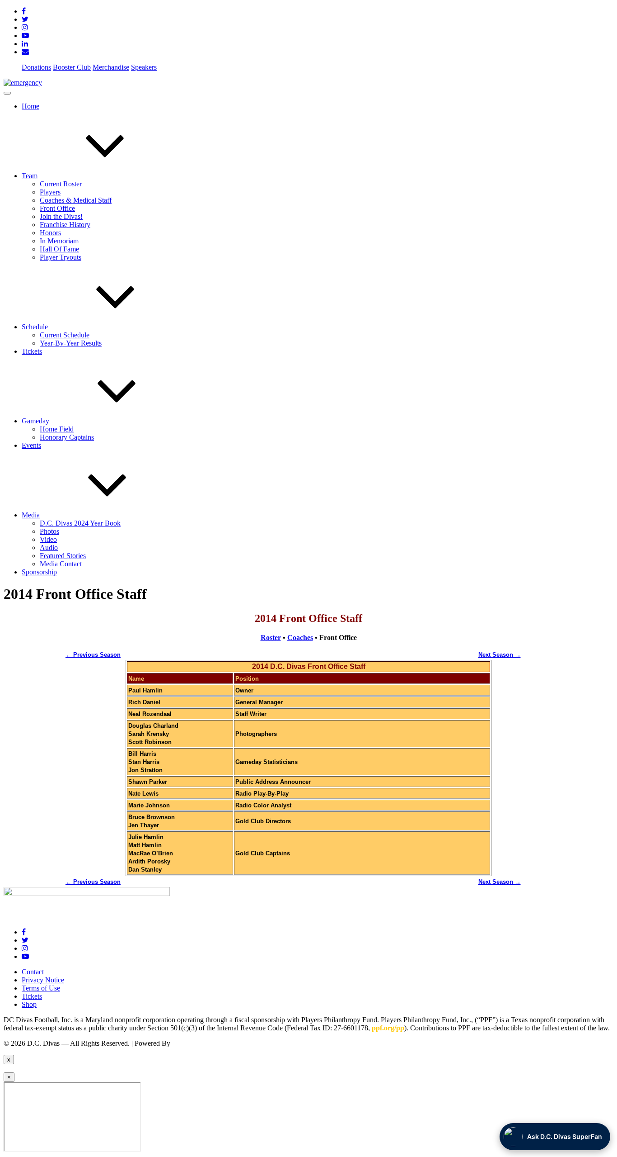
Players (50, 192)
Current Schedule (64, 335)
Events (31, 445)
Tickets (32, 351)
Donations (36, 67)
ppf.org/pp (388, 1028)
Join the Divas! (61, 216)
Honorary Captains (67, 437)
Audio (49, 547)
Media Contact (61, 564)
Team (29, 176)
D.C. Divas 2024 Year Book (80, 523)
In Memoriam (59, 241)
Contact (33, 972)
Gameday (35, 421)
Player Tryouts (60, 257)
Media (31, 515)
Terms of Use (41, 988)
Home (30, 106)
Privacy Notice (43, 980)
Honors (50, 233)
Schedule (35, 327)
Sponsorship (39, 572)
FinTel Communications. (207, 1043)
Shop (29, 1004)
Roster (271, 637)
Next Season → (499, 654)
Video (48, 539)
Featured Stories (63, 556)
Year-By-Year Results (71, 343)
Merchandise (111, 67)
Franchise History (65, 224)
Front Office (57, 208)
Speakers (144, 67)
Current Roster (61, 184)
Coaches (300, 637)
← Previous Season (93, 654)
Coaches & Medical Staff (76, 200)
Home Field (57, 429)
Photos (49, 531)
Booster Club (72, 67)
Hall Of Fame (59, 249)
